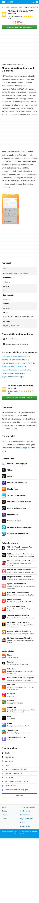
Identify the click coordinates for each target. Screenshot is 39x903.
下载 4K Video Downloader (11, 377)
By (13, 16)
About (4, 807)
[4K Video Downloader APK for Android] (4, 14)
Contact (4, 811)
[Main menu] (37, 2)
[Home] (2, 7)
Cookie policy (25, 811)
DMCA (22, 822)
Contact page (21, 448)
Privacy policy (25, 815)
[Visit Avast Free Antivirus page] (19, 23)
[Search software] (33, 2)
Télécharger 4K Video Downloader (14, 356)
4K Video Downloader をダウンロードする (17, 363)
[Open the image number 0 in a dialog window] (10, 209)
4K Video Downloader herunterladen (15, 370)
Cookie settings (25, 826)
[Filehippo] (7, 2)
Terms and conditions (27, 807)
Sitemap (5, 818)
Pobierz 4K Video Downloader (12, 373)
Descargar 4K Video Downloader (13, 360)
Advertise (5, 815)
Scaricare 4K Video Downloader (13, 366)
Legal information (26, 818)
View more (19, 795)
